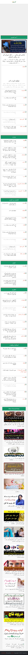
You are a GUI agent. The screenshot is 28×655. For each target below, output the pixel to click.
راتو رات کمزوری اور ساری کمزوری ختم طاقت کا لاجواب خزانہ (10, 92)
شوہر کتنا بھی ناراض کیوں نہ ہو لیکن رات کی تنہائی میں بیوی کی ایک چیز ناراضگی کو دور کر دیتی (14, 573)
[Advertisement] (14, 20)
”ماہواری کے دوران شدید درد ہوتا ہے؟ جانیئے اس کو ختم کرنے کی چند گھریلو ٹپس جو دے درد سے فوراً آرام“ (14, 539)
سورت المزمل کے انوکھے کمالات (9, 370)
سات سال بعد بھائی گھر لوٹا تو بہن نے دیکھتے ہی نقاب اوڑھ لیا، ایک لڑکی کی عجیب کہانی (9, 337)
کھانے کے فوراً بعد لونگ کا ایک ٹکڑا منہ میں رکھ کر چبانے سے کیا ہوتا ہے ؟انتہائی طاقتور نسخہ (14, 424)
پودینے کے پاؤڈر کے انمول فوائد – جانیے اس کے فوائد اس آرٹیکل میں (9, 142)
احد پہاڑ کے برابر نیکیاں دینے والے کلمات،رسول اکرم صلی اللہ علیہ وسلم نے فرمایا (14, 607)
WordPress (3, 653)
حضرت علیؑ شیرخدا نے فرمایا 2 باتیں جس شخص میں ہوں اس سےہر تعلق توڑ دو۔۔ (14, 645)
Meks (12, 653)
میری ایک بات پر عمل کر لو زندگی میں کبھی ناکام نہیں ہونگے (9, 309)
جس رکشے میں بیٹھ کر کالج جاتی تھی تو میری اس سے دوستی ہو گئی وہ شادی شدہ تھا (9, 330)
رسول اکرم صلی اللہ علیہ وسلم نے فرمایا (14, 474)
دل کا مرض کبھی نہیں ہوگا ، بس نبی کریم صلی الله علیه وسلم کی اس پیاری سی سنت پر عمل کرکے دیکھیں (14, 442)
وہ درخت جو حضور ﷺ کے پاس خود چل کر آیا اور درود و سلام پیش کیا (10, 400)
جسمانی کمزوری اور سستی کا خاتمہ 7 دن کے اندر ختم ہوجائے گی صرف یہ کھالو (9, 185)
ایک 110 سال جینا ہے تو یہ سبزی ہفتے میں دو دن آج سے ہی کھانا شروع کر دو (9, 171)
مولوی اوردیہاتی (14, 81)
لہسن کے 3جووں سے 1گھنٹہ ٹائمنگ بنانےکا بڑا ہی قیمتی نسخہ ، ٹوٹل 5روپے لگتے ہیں (9, 163)
